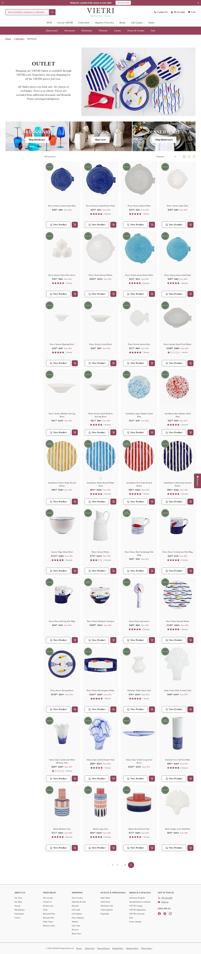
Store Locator (77, 898)
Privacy (79, 948)
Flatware (103, 30)
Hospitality (104, 914)
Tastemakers (19, 914)
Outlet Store (105, 902)
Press (131, 918)
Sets (153, 30)
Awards (17, 906)
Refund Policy (117, 948)
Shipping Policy (132, 948)
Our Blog (18, 902)
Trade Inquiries (106, 910)
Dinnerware (52, 30)
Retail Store (76, 934)
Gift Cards (76, 926)
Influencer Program (137, 898)
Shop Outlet (105, 898)
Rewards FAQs (49, 914)
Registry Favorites (104, 22)
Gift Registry (77, 914)
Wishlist (75, 922)
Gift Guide (76, 910)
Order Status (48, 922)
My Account (48, 898)
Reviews (75, 930)
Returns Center (49, 926)
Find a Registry (78, 918)
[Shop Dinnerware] (164, 136)
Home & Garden (135, 30)
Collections (84, 22)
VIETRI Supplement (137, 910)
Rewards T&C (48, 918)
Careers (17, 918)
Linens (117, 30)
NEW (49, 22)
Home (8, 39)
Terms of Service (103, 948)
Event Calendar (135, 922)
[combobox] (30, 12)
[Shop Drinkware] (37, 136)
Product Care (48, 906)
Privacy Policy (146, 948)
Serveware (69, 30)
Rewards (75, 906)
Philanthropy (19, 910)
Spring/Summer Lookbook (139, 902)
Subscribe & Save (79, 902)
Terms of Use (89, 948)
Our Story (18, 898)
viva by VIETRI (65, 22)
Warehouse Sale (106, 906)
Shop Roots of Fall (123, 3)
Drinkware (86, 30)
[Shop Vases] (100, 136)
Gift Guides (137, 22)
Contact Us (47, 902)
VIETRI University (137, 914)
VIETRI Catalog (135, 906)
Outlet (151, 22)
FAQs (45, 910)
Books (122, 22)
